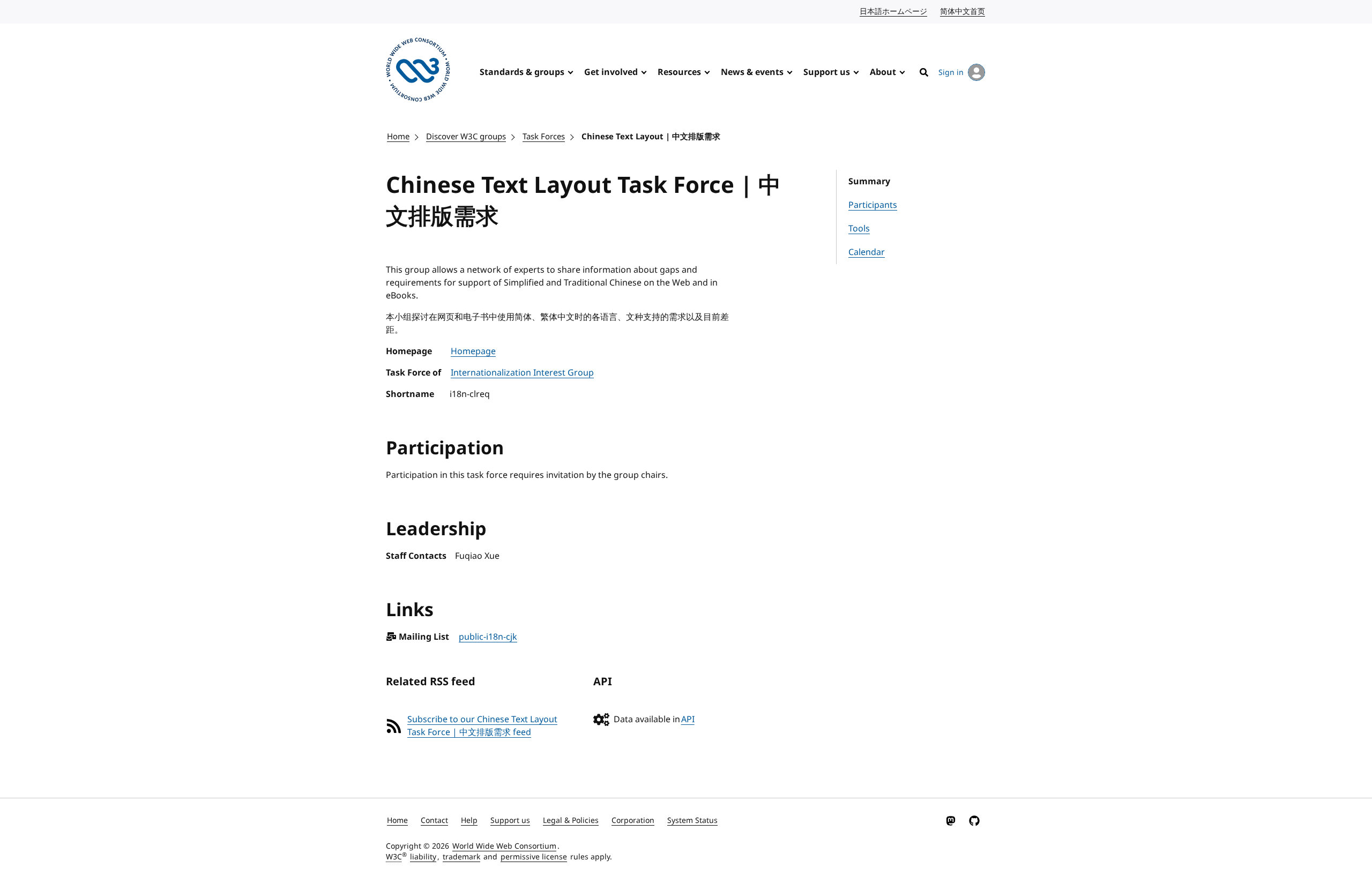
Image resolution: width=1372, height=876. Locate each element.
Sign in (951, 72)
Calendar (866, 252)
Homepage (473, 351)
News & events (752, 72)
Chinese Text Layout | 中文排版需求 (650, 137)
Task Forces (544, 137)
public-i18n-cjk (488, 637)
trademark (461, 857)
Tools (859, 228)
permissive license (534, 857)
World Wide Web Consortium (504, 846)
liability (423, 857)
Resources (679, 72)
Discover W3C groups (466, 137)
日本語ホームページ (894, 11)
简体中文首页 (963, 11)
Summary (869, 181)
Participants (872, 205)
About (883, 72)
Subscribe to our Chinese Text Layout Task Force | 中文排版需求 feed (482, 726)
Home (398, 137)
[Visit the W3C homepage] (418, 72)
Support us (826, 72)
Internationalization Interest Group (522, 372)
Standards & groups (522, 72)
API (688, 719)
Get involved (611, 72)
